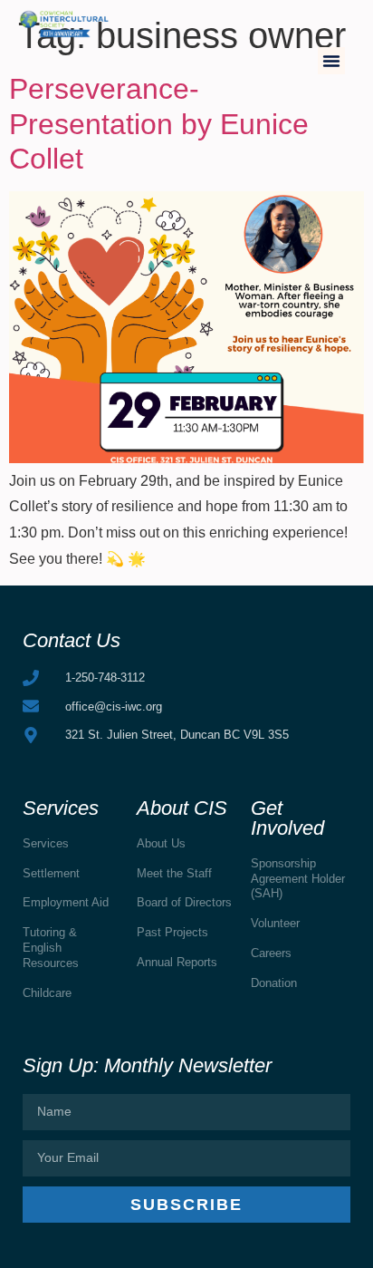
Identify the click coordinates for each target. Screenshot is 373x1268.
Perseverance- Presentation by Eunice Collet (159, 124)
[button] (331, 60)
